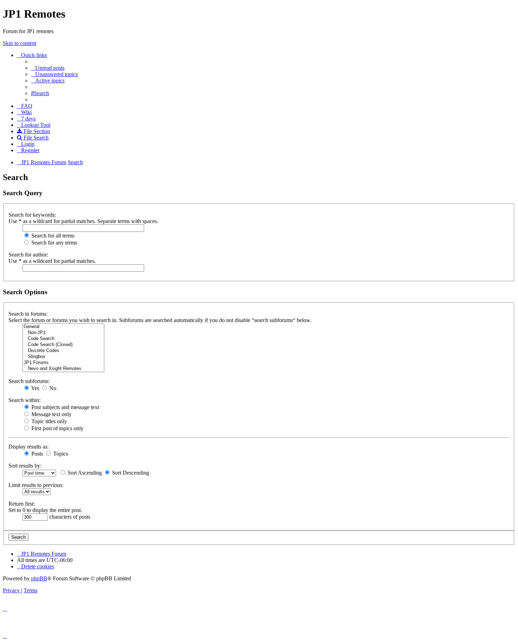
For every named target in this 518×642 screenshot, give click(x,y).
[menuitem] (47, 68)
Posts (36, 454)
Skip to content (19, 43)
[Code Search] (63, 339)
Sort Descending (130, 473)
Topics (60, 454)
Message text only (51, 414)
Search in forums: (28, 314)
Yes (34, 388)
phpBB (39, 578)
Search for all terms (52, 236)
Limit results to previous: (35, 485)
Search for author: (28, 255)
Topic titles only (48, 421)
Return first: (21, 504)
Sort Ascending (84, 473)
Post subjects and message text (64, 407)
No (52, 388)
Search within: (24, 400)
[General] (63, 327)
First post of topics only (57, 428)
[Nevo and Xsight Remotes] (63, 369)
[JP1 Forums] (63, 363)
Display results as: (28, 447)
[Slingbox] (63, 357)
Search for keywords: (32, 215)
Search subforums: (29, 381)
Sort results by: (25, 466)
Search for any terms (53, 243)
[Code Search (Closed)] (63, 345)
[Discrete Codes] (63, 351)
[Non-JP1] (63, 333)
